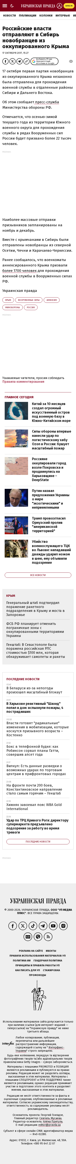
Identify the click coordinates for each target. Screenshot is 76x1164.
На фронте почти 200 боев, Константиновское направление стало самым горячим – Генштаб (34, 789)
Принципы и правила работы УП (37, 965)
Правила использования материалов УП (38, 955)
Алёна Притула (52, 1121)
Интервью (63, 15)
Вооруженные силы (29, 300)
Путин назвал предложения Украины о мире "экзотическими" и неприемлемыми (50, 499)
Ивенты (51, 950)
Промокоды (37, 975)
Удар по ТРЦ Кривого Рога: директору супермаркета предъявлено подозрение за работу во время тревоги (37, 826)
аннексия (52, 300)
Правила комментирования (23, 381)
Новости (9, 15)
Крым (8, 300)
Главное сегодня (19, 397)
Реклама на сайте (31, 950)
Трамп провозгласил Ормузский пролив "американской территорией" (49, 524)
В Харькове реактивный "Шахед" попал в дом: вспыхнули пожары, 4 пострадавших (34, 708)
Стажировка (51, 970)
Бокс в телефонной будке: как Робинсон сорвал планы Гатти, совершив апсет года (32, 750)
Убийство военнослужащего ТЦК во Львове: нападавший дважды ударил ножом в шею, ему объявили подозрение (51, 552)
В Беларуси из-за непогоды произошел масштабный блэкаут (34, 690)
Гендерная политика (48, 960)
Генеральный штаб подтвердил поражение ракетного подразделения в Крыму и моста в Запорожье (35, 609)
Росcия (31, 307)
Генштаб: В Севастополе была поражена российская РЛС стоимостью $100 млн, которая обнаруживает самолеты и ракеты (35, 651)
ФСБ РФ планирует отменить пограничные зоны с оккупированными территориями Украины (35, 630)
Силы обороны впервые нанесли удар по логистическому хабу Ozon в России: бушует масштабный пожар (51, 439)
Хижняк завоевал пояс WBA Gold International (34, 807)
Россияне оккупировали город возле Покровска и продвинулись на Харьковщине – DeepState (49, 469)
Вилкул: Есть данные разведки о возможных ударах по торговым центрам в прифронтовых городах (36, 770)
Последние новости (23, 679)
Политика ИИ (22, 960)
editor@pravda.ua (49, 1125)
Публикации (27, 15)
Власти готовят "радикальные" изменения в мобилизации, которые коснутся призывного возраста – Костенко (37, 729)
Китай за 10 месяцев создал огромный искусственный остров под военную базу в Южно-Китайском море (51, 412)
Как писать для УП (27, 970)
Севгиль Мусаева (50, 1118)
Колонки (45, 15)
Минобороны (12, 307)
